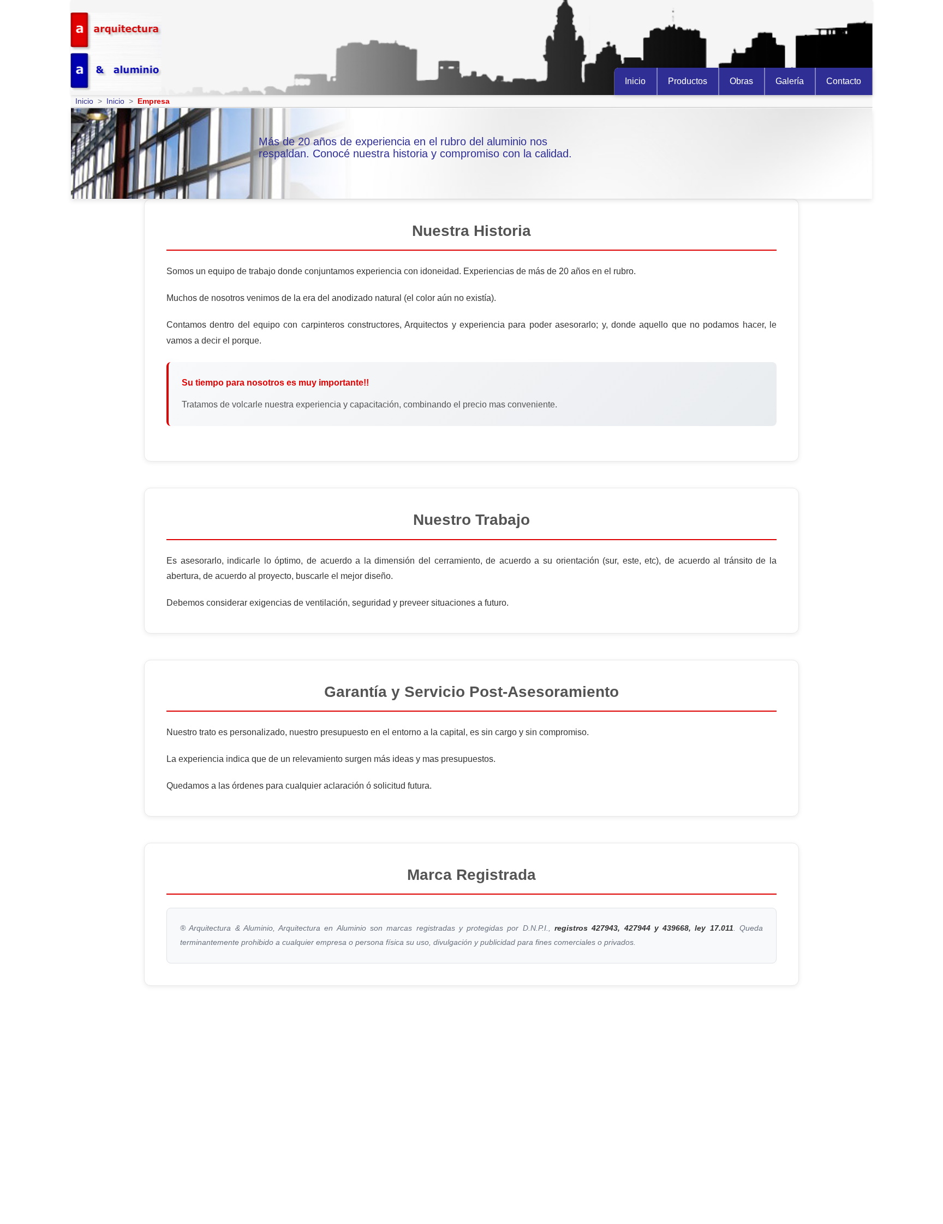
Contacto (843, 81)
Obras (741, 81)
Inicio (635, 81)
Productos (687, 81)
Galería (789, 81)
